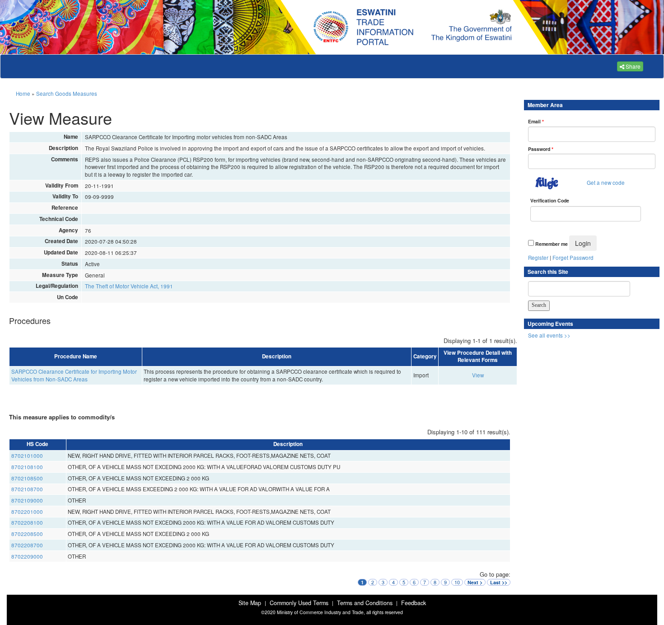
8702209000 (27, 556)
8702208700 (27, 545)
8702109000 (27, 500)
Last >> (498, 582)
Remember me (551, 243)
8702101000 (27, 455)
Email (536, 121)
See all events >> (549, 335)
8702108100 (27, 466)
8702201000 (27, 511)
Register (538, 257)
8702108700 (27, 489)
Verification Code (549, 200)
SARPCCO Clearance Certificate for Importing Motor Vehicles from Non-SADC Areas (74, 375)
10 (457, 582)
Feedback (413, 603)
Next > (475, 582)
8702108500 (27, 478)
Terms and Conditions (365, 603)
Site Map (249, 603)
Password (540, 149)
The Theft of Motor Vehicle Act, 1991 (129, 286)
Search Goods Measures (66, 93)
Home (23, 93)
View (478, 375)
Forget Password (573, 257)
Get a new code (606, 182)
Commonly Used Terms (299, 603)
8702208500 (27, 533)
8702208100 (27, 522)
